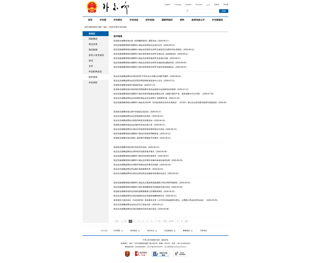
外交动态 (134, 20)
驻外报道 (93, 77)
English (167, 4)
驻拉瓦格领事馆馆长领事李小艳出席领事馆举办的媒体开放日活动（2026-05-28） (149, 187)
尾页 (165, 221)
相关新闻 (93, 49)
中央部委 (116, 231)
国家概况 (93, 39)
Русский (199, 4)
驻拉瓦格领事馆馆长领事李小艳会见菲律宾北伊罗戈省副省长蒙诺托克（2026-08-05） (151, 63)
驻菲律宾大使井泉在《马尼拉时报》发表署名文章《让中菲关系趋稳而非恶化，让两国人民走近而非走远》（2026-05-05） (166, 200)
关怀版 (225, 4)
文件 (91, 66)
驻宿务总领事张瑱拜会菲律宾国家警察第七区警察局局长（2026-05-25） (145, 191)
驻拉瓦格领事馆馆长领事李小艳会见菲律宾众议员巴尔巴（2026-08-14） (145, 45)
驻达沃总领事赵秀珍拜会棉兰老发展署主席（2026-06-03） (139, 169)
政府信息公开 (198, 20)
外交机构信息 (95, 71)
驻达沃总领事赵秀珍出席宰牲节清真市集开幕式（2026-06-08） (141, 152)
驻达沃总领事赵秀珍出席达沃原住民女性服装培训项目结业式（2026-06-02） (147, 173)
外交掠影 (93, 82)
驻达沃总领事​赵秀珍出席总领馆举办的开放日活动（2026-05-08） (142, 209)
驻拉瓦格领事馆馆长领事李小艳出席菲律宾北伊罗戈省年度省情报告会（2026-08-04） (151, 67)
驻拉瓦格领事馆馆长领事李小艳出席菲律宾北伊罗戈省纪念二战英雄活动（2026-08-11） (151, 54)
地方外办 (150, 231)
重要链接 (186, 231)
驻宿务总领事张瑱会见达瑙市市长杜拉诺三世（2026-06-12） (140, 125)
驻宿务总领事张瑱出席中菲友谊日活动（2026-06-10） (137, 147)
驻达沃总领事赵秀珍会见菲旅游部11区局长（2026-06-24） (139, 116)
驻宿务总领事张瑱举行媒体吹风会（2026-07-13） (135, 85)
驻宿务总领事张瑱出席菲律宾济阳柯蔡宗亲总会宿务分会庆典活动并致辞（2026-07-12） (152, 89)
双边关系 (93, 44)
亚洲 (111, 27)
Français (177, 4)
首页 (90, 20)
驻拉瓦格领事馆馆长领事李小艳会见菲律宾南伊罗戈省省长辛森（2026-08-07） (148, 58)
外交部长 (118, 20)
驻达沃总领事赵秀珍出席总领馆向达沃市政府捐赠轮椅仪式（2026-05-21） (146, 196)
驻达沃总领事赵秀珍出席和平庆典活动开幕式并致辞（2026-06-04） (143, 165)
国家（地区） (103, 27)
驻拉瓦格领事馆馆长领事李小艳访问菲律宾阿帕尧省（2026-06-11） (143, 134)
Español (188, 4)
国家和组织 (167, 20)
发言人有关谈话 (96, 55)
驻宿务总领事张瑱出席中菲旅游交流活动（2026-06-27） (138, 112)
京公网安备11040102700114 (175, 247)
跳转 (186, 221)
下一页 (158, 221)
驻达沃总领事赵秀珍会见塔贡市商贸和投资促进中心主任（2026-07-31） (145, 81)
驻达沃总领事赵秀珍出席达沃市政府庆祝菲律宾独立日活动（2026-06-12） (146, 129)
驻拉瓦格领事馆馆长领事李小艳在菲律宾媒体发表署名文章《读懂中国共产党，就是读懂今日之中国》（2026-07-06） (164, 94)
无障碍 (216, 4)
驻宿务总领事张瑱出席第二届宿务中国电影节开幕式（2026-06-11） (143, 138)
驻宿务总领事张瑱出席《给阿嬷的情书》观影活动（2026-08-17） (142, 41)
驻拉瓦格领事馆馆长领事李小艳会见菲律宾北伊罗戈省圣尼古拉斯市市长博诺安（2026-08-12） (154, 49)
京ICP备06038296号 (155, 247)
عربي (208, 4)
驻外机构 (150, 20)
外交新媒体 (217, 20)
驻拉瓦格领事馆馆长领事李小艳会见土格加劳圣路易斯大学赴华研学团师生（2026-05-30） (153, 183)
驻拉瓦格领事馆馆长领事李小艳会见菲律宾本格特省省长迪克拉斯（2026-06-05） (149, 160)
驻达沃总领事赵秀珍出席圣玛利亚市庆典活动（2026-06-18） (140, 120)
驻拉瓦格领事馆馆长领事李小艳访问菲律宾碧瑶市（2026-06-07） (142, 156)
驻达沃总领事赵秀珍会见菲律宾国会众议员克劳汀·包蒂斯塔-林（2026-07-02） (147, 98)
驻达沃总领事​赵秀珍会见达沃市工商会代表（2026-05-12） (139, 204)
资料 (182, 20)
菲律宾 (116, 27)
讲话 (91, 60)
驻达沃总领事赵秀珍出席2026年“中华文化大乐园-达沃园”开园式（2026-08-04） (148, 76)
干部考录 (203, 231)
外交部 (103, 20)
